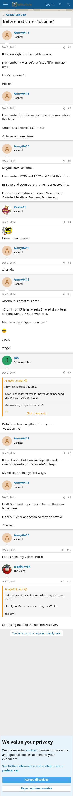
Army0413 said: (14, 380)
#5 (69, 262)
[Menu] (5, 5)
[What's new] (60, 4)
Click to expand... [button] (37, 413)
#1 (69, 47)
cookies (31, 750)
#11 (69, 581)
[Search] (68, 4)
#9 (69, 497)
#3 (69, 161)
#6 (69, 294)
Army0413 (21, 32)
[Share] (64, 47)
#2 (69, 108)
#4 (69, 222)
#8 (69, 453)
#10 (69, 550)
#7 (69, 372)
